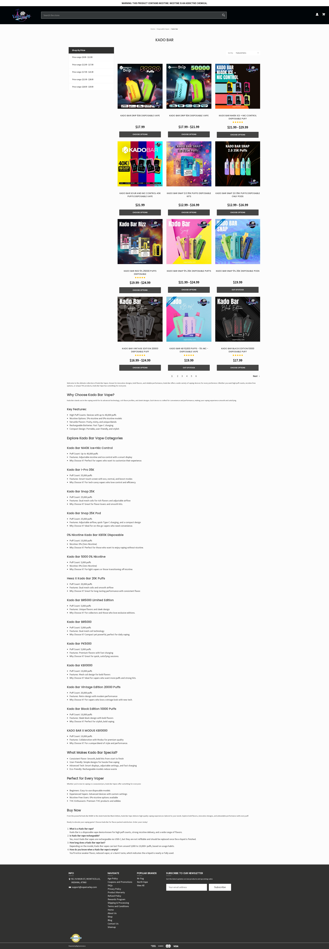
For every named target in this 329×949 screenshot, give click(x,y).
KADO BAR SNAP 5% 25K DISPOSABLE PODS (238, 270)
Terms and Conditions (118, 906)
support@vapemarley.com (84, 887)
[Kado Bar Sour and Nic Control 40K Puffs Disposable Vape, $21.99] (140, 164)
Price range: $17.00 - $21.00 (82, 72)
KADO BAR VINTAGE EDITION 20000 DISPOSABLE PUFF (140, 350)
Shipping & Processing (118, 902)
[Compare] (140, 106)
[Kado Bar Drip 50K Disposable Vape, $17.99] (140, 86)
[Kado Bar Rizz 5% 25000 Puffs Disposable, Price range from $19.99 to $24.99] (140, 241)
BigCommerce (80, 946)
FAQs (110, 885)
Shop (110, 916)
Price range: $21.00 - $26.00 (82, 79)
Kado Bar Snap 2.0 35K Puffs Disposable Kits (189, 195)
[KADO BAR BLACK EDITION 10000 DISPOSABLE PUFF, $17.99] (237, 319)
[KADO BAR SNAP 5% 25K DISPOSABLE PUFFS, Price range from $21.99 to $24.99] (189, 241)
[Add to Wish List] (146, 106)
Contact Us (113, 923)
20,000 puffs (86, 692)
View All (140, 885)
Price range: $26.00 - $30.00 (82, 87)
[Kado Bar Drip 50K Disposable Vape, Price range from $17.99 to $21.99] (189, 86)
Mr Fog (140, 878)
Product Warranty (116, 892)
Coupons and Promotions (120, 881)
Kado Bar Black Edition (111, 816)
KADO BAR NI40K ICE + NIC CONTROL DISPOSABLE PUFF (238, 117)
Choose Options (140, 134)
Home (111, 909)
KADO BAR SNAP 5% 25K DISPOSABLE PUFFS (189, 270)
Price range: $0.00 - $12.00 (82, 57)
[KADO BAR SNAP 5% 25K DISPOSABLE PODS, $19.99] (237, 241)
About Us (112, 913)
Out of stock (238, 290)
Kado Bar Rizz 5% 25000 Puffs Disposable (140, 272)
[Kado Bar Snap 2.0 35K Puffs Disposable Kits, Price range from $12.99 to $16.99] (189, 164)
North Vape (142, 881)
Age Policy (113, 878)
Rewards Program (116, 899)
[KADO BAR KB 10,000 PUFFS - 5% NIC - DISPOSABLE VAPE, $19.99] (189, 319)
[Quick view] (134, 106)
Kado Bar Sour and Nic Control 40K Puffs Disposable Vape (140, 195)
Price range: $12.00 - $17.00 (82, 64)
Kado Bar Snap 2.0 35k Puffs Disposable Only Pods (238, 195)
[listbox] (247, 53)
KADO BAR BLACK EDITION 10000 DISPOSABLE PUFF (237, 350)
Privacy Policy (114, 888)
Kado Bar (108, 784)
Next (255, 376)
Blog (110, 920)
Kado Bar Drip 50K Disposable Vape (140, 115)
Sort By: (230, 53)
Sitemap (112, 927)
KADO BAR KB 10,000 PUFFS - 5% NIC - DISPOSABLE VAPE (189, 350)
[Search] (223, 15)
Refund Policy (114, 895)
